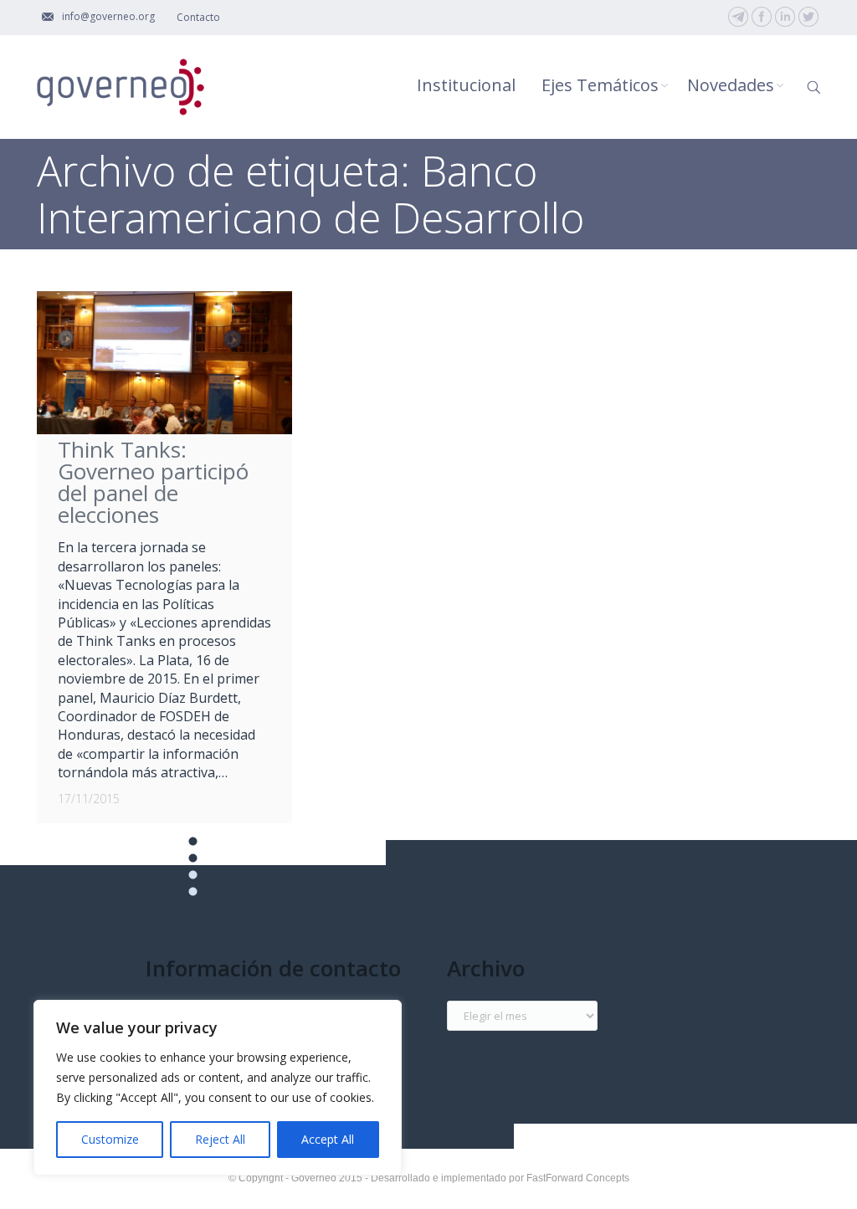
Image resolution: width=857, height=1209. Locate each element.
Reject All (220, 1139)
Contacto (198, 17)
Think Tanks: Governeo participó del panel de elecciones (153, 481)
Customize (110, 1139)
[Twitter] (808, 17)
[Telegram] (738, 17)
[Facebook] (762, 17)
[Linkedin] (785, 17)
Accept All (327, 1139)
